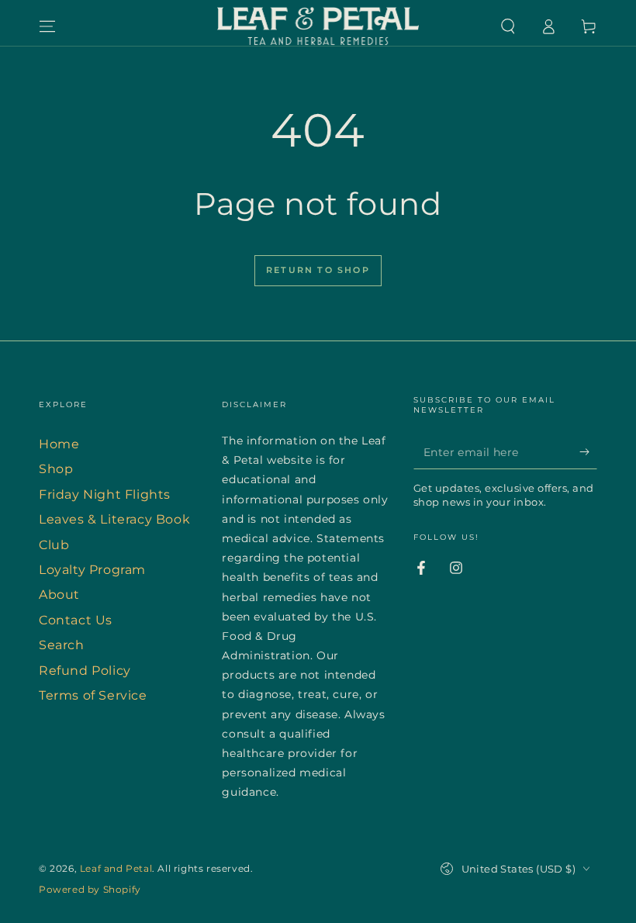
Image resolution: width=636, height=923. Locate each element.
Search (62, 645)
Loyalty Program (92, 569)
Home (59, 444)
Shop (56, 469)
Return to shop (318, 269)
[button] (508, 26)
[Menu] (47, 26)
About (59, 594)
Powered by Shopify (90, 889)
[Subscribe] (588, 451)
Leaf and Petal (116, 868)
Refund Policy (85, 670)
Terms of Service (93, 695)
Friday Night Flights (105, 494)
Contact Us (75, 620)
